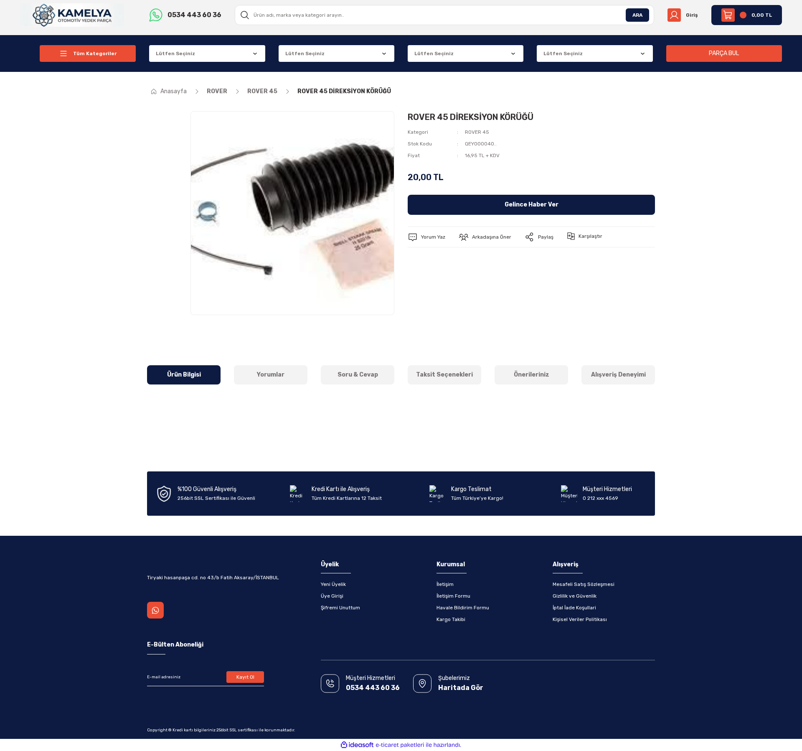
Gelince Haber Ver (531, 204)
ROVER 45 (477, 132)
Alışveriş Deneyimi (618, 374)
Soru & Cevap (358, 374)
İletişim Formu (453, 596)
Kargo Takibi (451, 619)
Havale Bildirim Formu (463, 608)
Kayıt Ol (245, 677)
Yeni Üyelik (333, 584)
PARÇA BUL (724, 53)
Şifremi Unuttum (340, 608)
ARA (637, 15)
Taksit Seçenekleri (444, 374)
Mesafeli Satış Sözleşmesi (583, 584)
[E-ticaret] (400, 745)
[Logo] (72, 15)
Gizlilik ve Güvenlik (574, 596)
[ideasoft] (357, 745)
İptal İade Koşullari (574, 608)
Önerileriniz (531, 374)
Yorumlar (270, 374)
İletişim (445, 584)
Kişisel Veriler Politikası (580, 619)
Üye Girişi (332, 596)
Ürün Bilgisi (184, 374)
